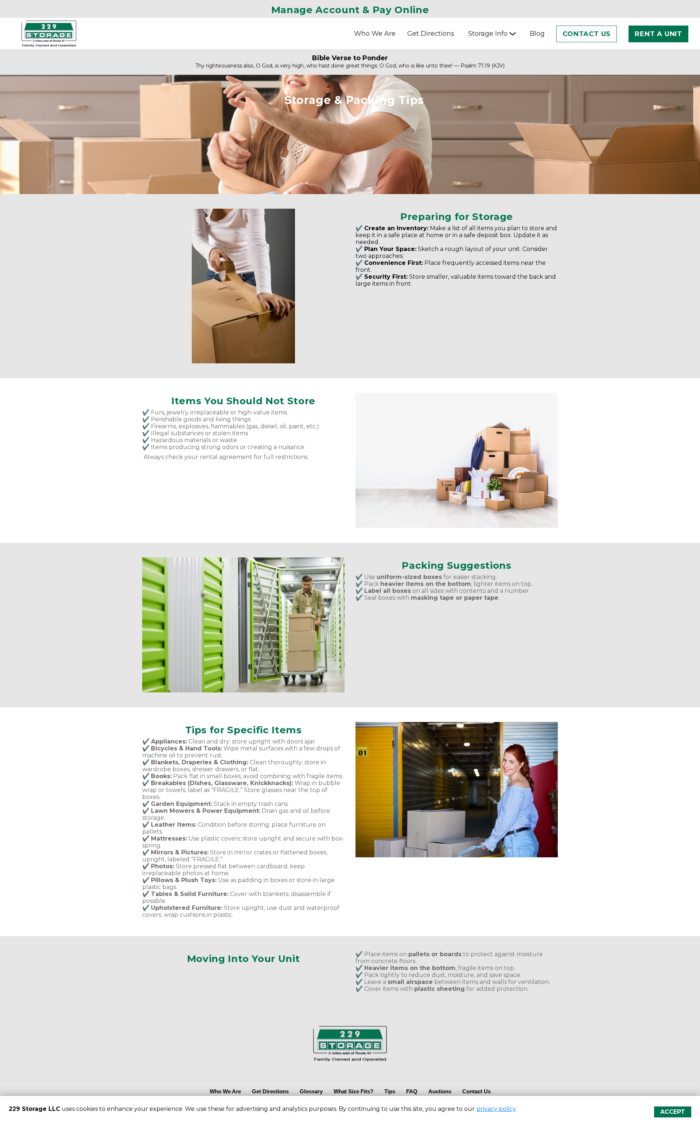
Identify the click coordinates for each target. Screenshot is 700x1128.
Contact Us (587, 34)
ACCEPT (672, 1111)
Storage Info (488, 34)
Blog (537, 34)
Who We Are (375, 34)
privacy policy (496, 1108)
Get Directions (430, 34)
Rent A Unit (658, 34)
